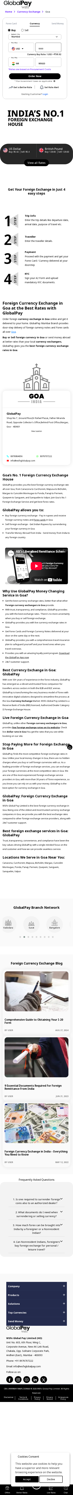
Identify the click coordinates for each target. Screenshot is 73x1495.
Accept (27, 1479)
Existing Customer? (35, 94)
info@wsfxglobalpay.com (23, 460)
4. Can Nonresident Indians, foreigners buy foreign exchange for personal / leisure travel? (36, 1245)
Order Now (34, 76)
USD (18, 48)
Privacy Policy (37, 1398)
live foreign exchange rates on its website (36, 727)
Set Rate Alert (51, 87)
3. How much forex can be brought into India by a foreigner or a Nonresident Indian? (36, 1228)
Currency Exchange (28, 11)
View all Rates (36, 163)
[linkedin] (35, 1379)
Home (8, 11)
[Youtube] (27, 1379)
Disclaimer (9, 1397)
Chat (66, 1492)
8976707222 (46, 456)
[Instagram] (18, 1379)
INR (17, 63)
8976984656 (16, 456)
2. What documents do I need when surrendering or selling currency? (36, 1214)
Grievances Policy (63, 1398)
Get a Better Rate (22, 87)
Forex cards (40, 519)
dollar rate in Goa (16, 731)
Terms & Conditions (23, 1398)
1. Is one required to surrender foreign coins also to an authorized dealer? (36, 1201)
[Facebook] (10, 1379)
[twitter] (43, 1379)
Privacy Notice (49, 1398)
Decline (51, 1479)
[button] (20, 937)
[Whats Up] (69, 747)
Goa (13, 331)
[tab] (14, 23)
